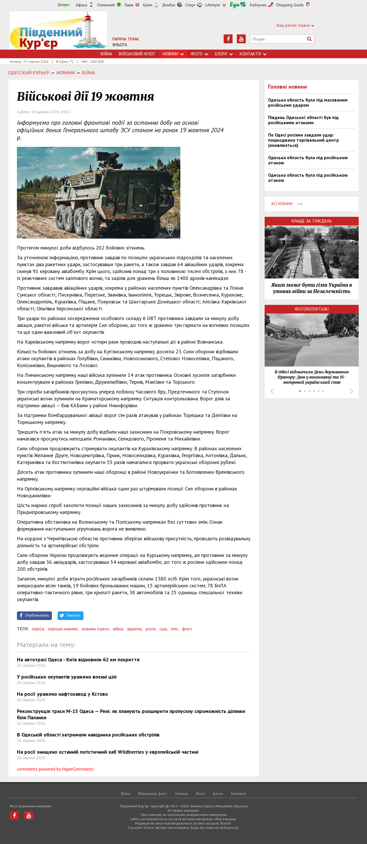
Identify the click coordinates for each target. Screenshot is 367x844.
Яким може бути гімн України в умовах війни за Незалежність (311, 288)
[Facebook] (228, 38)
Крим (147, 4)
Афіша (81, 4)
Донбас (168, 4)
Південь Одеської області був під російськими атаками (303, 119)
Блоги (221, 53)
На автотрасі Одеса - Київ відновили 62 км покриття (78, 659)
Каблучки (258, 4)
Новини (170, 53)
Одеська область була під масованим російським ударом (308, 102)
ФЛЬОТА (119, 44)
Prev (271, 391)
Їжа (238, 5)
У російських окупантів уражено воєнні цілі (66, 676)
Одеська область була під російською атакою (308, 160)
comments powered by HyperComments (55, 769)
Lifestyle (212, 4)
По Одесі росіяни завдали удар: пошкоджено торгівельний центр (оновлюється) (303, 140)
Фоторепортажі (311, 309)
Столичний (106, 4)
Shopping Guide (290, 4)
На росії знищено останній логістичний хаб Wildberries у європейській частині (107, 752)
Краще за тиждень (312, 221)
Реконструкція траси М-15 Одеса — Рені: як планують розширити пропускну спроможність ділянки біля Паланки (131, 714)
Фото (196, 53)
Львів (128, 4)
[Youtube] (241, 38)
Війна (106, 53)
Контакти (250, 53)
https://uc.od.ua (58, 30)
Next (351, 391)
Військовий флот (137, 53)
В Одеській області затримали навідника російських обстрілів (88, 734)
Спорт (190, 4)
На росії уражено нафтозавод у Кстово (62, 694)
